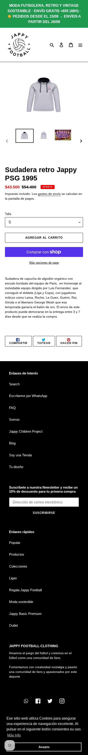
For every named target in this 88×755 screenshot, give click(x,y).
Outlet (13, 625)
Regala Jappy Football (25, 590)
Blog (12, 443)
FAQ (12, 408)
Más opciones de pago (44, 262)
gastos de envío (49, 194)
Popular (14, 543)
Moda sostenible (21, 602)
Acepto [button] (44, 747)
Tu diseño (16, 467)
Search (14, 384)
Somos (14, 419)
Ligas (13, 578)
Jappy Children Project (25, 431)
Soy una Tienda (20, 455)
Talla (8, 214)
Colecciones (18, 566)
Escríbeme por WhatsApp (28, 396)
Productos (16, 554)
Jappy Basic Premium (25, 614)
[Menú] (80, 45)
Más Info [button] (14, 735)
